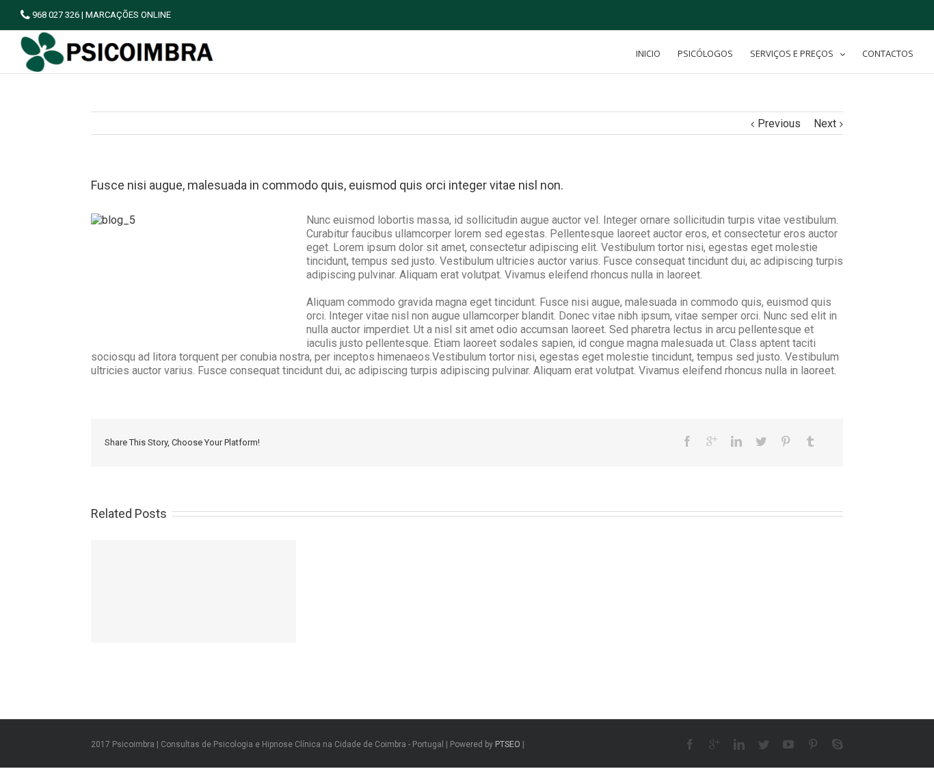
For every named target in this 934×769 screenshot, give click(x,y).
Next (825, 123)
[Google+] (711, 441)
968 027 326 (54, 15)
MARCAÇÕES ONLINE (128, 15)
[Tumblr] (810, 441)
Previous (779, 123)
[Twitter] (761, 441)
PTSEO (507, 744)
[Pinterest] (785, 441)
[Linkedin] (736, 441)
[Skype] (837, 744)
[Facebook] (687, 441)
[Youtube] (788, 744)
